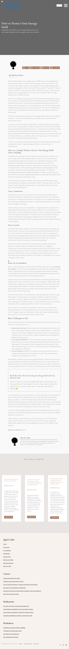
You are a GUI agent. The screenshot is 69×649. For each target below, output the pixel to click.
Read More (8, 517)
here (11, 425)
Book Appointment (8, 563)
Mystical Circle (7, 556)
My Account (6, 547)
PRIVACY (20, 643)
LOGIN (59, 5)
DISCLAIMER (36, 643)
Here (24, 430)
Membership (6, 553)
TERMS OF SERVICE (28, 643)
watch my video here (31, 382)
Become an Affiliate (8, 559)
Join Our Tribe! (7, 566)
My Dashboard (7, 550)
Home (4, 544)
